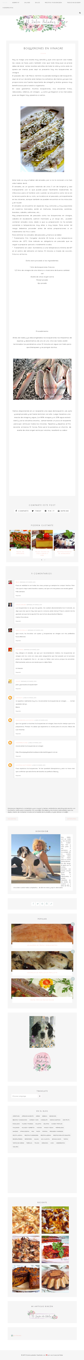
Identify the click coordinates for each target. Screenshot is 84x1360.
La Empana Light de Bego (23, 765)
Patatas (44, 1131)
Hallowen (16, 1127)
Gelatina (46, 1124)
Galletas (38, 1124)
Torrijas (29, 1143)
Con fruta (66, 1120)
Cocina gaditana (55, 1120)
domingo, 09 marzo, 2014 (27, 582)
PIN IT (50, 511)
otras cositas (24, 1131)
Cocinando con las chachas (25, 720)
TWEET (37, 511)
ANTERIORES (71, 819)
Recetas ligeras (46, 1135)
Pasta (38, 1131)
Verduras (44, 1143)
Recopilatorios (17, 1139)
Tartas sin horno (18, 1143)
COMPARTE (23, 511)
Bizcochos (52, 1116)
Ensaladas (16, 1124)
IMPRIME (64, 511)
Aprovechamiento (27, 1116)
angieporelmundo (21, 742)
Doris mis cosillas (21, 630)
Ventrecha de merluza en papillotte (42, 972)
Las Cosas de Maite (56, 1355)
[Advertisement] (42, 302)
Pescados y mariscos (56, 1131)
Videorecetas (8, 7)
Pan (33, 1131)
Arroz (38, 1116)
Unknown (19, 697)
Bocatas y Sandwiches (20, 1120)
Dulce (37, 2)
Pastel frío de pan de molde (42, 1000)
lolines (18, 681)
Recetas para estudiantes (61, 1135)
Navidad (15, 1131)
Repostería (28, 1139)
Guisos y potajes (57, 1124)
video (52, 1143)
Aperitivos (16, 1116)
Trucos (36, 1143)
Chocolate (44, 1120)
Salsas (36, 1139)
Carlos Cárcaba (21, 604)
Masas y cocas (48, 1127)
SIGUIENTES (12, 819)
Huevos (39, 1127)
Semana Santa (56, 1139)
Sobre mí (15, 2)
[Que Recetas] (42, 1335)
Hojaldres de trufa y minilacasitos (42, 945)
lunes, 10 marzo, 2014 (29, 697)
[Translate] (40, 1096)
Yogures (15, 1147)
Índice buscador (74, 2)
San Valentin (45, 1139)
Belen (17, 582)
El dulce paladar (31, 1355)
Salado (27, 2)
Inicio (5, 2)
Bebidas (44, 1116)
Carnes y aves (33, 1120)
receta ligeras (17, 1135)
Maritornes (19, 649)
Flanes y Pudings (27, 1124)
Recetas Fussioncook (53, 2)
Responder (18, 595)
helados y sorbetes (28, 1127)
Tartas (66, 1139)
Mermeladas (60, 1127)
